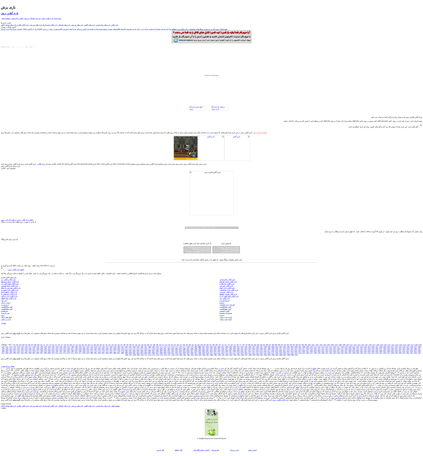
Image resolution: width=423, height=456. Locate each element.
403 (215, 351)
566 (126, 355)
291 (203, 349)
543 (334, 353)
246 (30, 349)
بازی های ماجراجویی (102, 25)
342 (400, 349)
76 (237, 345)
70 (219, 345)
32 (106, 345)
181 (199, 347)
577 (169, 355)
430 (319, 351)
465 (33, 353)
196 (257, 347)
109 (344, 345)
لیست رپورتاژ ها (16, 29)
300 (238, 349)
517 (234, 353)
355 (30, 351)
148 (72, 347)
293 (211, 349)
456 (419, 351)
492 (138, 353)
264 (99, 349)
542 (330, 353)
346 (415, 349)
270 (122, 349)
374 (103, 351)
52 (166, 345)
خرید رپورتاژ (5, 29)
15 (56, 345)
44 (142, 345)
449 (392, 351)
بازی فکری (49, 18)
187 (222, 347)
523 (257, 353)
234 (404, 347)
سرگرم (197, 396)
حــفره (221, 303)
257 (72, 349)
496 (153, 353)
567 (130, 355)
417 (269, 351)
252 (53, 349)
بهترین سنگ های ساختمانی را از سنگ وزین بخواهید (190, 29)
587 (207, 355)
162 (126, 347)
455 (415, 351)
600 (257, 355)
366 (72, 351)
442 (365, 351)
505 (188, 353)
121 (389, 345)
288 (192, 349)
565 (419, 353)
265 (103, 349)
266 (107, 349)
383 (138, 351)
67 (211, 345)
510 (207, 353)
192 (242, 347)
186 (219, 347)
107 (336, 345)
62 (196, 345)
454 (411, 351)
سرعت (38, 18)
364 (64, 351)
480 (91, 353)
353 (22, 351)
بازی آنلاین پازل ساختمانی (228, 290)
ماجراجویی (15, 18)
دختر (414, 389)
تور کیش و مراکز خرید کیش (79, 29)
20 (71, 345)
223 (361, 347)
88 (273, 345)
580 (180, 355)
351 (14, 351)
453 (407, 351)
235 (407, 347)
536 (307, 353)
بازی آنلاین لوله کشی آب (10, 284)
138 (33, 347)
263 (95, 349)
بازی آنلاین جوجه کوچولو (228, 282)
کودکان (32, 18)
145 (60, 347)
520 (245, 353)
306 (261, 349)
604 (273, 355)
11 (44, 345)
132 (10, 347)
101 (313, 345)
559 (396, 353)
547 (350, 353)
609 (292, 355)
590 (219, 355)
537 (311, 353)
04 (23, 345)
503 (180, 353)
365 (68, 351)
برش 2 (221, 315)
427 (307, 351)
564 (415, 353)
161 (122, 347)
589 (215, 355)
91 (282, 345)
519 (242, 353)
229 (384, 347)
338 (384, 349)
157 (107, 347)
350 (10, 351)
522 (253, 353)
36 (118, 345)
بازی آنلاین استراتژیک (50, 25)
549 (357, 353)
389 (161, 351)
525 (265, 353)
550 (361, 353)
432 (326, 351)
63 (199, 345)
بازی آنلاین (114, 25)
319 (311, 349)
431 (323, 351)
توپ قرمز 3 (5, 313)
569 (138, 355)
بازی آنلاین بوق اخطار (8, 298)
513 (218, 353)
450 (396, 351)
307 (265, 349)
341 (396, 349)
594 (234, 355)
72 (225, 345)
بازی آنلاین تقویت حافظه (228, 294)
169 (153, 347)
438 (350, 351)
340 (392, 349)
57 (181, 345)
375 (107, 351)
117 (374, 345)
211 (315, 347)
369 (84, 351)
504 (184, 353)
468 (45, 353)
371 (91, 351)
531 (288, 353)
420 (280, 351)
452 (404, 351)
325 (334, 349)
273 (134, 349)
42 (136, 345)
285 (180, 349)
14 (53, 345)
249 (41, 349)
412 (249, 351)
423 (292, 351)
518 (238, 353)
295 (219, 349)
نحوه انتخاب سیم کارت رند (217, 29)
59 (187, 345)
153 (91, 347)
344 (407, 349)
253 (57, 349)
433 (330, 351)
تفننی (43, 18)
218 (342, 347)
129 (419, 345)
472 (60, 353)
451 (400, 351)
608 (288, 355)
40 (130, 345)
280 (161, 349)
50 (160, 345)
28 (95, 345)
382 (134, 351)
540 (323, 353)
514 (222, 353)
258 (76, 349)
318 (307, 349)
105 (328, 345)
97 (300, 345)
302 (246, 349)
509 (203, 353)
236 (411, 347)
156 (103, 347)
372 (95, 351)
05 (26, 345)
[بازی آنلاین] (237, 160)
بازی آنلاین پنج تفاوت (226, 284)
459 (10, 353)
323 (326, 349)
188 (226, 347)
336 (377, 349)
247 (33, 349)
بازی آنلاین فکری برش (280, 400)
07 (32, 345)
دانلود (314, 368)
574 (157, 355)
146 (64, 347)
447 (384, 351)
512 (215, 353)
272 (130, 349)
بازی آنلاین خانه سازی (227, 279)
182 (203, 347)
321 (319, 349)
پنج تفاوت (4, 311)
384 (141, 351)
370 (87, 351)
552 (369, 353)
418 (272, 351)
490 (130, 353)
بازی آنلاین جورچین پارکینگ (10, 288)
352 (18, 351)
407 (230, 351)
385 (145, 351)
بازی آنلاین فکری (23, 25)
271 (126, 349)
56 (178, 345)
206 (296, 347)
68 (213, 345)
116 (370, 345)
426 (303, 351)
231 (392, 347)
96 (297, 345)
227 (377, 347)
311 (280, 349)
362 (57, 351)
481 (95, 353)
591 (223, 355)
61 (193, 345)
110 (347, 345)
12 (47, 345)
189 (230, 347)
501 (172, 353)
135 (22, 347)
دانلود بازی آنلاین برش (16, 269)
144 (57, 347)
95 (294, 345)
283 (172, 349)
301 (242, 349)
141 (45, 347)
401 (207, 351)
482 (99, 353)
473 (64, 353)
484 (107, 353)
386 (149, 351)
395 (184, 351)
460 (14, 353)
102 (317, 345)
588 (211, 355)
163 (130, 347)
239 (3, 349)
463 (26, 353)
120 (385, 345)
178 (188, 347)
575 (161, 355)
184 (211, 347)
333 (365, 349)
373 (99, 351)
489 (126, 353)
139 (37, 347)
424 (296, 351)
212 (319, 347)
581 (184, 355)
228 (380, 347)
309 (273, 349)
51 (163, 345)
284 (176, 349)
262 (91, 349)
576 (165, 355)
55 (175, 345)
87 (270, 345)
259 (80, 349)
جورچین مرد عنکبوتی (227, 305)
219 (346, 347)
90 (279, 345)
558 (392, 353)
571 (146, 355)
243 (18, 349)
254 (60, 349)
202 (280, 347)
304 (253, 349)
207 (300, 347)
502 (176, 353)
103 (320, 345)
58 (184, 345)
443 (369, 351)
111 (351, 345)
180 (195, 347)
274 (138, 349)
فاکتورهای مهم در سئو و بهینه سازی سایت (104, 29)
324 (330, 349)
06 (29, 345)
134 (18, 347)
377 (114, 351)
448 (388, 351)
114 (362, 345)
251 (49, 349)
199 (269, 347)
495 (149, 353)
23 (80, 345)
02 (17, 345)
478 (84, 353)
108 (340, 345)
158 (111, 347)
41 (133, 345)
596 (242, 355)
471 (57, 353)
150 (80, 347)
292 (207, 349)
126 (408, 345)
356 (33, 351)
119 (381, 345)
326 (338, 349)
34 (112, 345)
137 (30, 347)
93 (288, 345)
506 (192, 353)
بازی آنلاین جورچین (226, 286)
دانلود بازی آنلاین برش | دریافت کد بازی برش (17, 220)
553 (373, 353)
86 (267, 345)
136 (26, 347)
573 (153, 355)
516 (230, 353)
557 (388, 353)
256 (68, 349)
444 (373, 351)
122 (392, 345)
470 (53, 353)
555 (380, 353)
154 (95, 347)
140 (41, 347)
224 (365, 347)
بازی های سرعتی (35, 25)
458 (7, 353)
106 (332, 345)
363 (60, 351)
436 (342, 351)
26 (89, 345)
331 (357, 349)
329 (350, 349)
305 (257, 349)
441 (361, 351)
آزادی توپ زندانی (225, 317)
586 (203, 355)
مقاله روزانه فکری (8, 366)
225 (369, 347)
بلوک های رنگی (6, 317)
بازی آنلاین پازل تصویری (9, 290)
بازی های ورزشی (77, 25)
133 (14, 347)
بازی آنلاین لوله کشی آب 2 (228, 296)
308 (269, 349)
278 (153, 349)
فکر (22, 375)
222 (357, 347)
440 (357, 351)
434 (334, 351)
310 (276, 349)
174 (172, 347)
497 (157, 353)
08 (35, 345)
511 (211, 353)
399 (199, 351)
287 (188, 349)
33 (109, 345)
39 (127, 345)
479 (87, 353)
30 (100, 345)
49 (157, 345)
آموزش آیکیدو (63, 29)
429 (315, 351)
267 (111, 349)
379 (122, 351)
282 (168, 349)
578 (173, 355)
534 (299, 353)
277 (149, 349)
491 (134, 353)
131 (7, 347)
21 (74, 345)
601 (261, 355)
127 (412, 345)
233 (400, 347)
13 (50, 345)
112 (355, 345)
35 (115, 345)
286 (184, 349)
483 (103, 353)
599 (254, 355)
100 (309, 345)
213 (323, 347)
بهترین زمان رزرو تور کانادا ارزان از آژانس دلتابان (40, 29)
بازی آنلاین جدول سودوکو (10, 282)
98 (303, 345)
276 (145, 349)
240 (7, 349)
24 (83, 345)
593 (230, 355)
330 (353, 349)
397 (192, 351)
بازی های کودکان (64, 25)
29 (97, 345)
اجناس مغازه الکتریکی (201, 450)
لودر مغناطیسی (6, 307)
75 (234, 345)
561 (404, 353)
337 (380, 349)
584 (196, 355)
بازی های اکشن (89, 25)
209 (307, 347)
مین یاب (4, 300)
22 (77, 345)
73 (228, 345)
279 (157, 349)
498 (161, 353)
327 (342, 349)
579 (176, 355)
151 (84, 347)
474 (68, 353)
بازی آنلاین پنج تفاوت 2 (9, 294)
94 (291, 345)
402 (211, 351)
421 (284, 351)
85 (264, 345)
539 (319, 353)
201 (276, 347)
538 (315, 353)
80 (249, 345)
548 (353, 353)
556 (384, 353)
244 (22, 349)
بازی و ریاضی (6, 319)
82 (255, 345)
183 (207, 347)
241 (10, 349)
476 (76, 353)
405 (222, 351)
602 (265, 355)
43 (139, 345)
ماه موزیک (215, 450)
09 (38, 345)
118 (377, 345)
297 (226, 349)
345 (411, 349)
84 (261, 345)
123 (396, 345)
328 (346, 349)
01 (14, 345)
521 (249, 353)
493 (141, 353)
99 (306, 345)
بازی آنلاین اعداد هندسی (9, 286)
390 (165, 351)
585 (200, 355)
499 (165, 353)
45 (145, 345)
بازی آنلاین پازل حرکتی (9, 296)
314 (292, 349)
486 (114, 353)
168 (149, 347)
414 (257, 351)
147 (68, 347)
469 (49, 353)
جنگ (333, 387)
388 (157, 351)
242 (14, 349)
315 (296, 349)
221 (353, 347)
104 (324, 345)
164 (134, 347)
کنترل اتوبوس (224, 311)
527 (272, 353)
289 (195, 349)
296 (222, 349)
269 (118, 349)
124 (400, 345)
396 (188, 351)
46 (148, 345)
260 (84, 349)
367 (76, 351)
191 (238, 347)
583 (192, 355)
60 (190, 345)
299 (234, 349)
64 (202, 345)
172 (165, 347)
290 (199, 349)
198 (265, 347)
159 (114, 347)
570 (142, 355)
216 (334, 347)
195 (253, 347)
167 (145, 347)
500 (168, 353)
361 (53, 351)
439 (353, 351)
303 (249, 349)
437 (346, 351)
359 (45, 351)
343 (404, 349)
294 (215, 349)
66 (208, 345)
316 (299, 349)
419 (276, 351)
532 (292, 353)
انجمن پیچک (252, 450)
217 (338, 347)
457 (3, 353)
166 (141, 347)
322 (323, 349)
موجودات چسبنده (225, 313)
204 (288, 347)
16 (59, 345)
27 (92, 345)
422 (288, 351)
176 (180, 347)
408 (234, 351)
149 (76, 347)
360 (49, 351)
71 (222, 345)
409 (238, 351)
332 (361, 349)
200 (273, 347)
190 (234, 347)
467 (41, 353)
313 (288, 349)
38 (124, 345)
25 (86, 345)
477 (80, 353)
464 (30, 353)
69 (216, 345)
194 (249, 347)
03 (20, 345)
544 (338, 353)
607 (284, 355)
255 (64, 349)
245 (26, 349)
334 (369, 349)
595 (238, 355)
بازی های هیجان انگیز (8, 25)
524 (261, 353)
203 (284, 347)
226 (373, 347)
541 (326, 353)
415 (261, 351)
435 (338, 351)
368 (80, 351)
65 (205, 345)
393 (176, 351)
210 (311, 347)
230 (388, 347)
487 (118, 353)
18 (65, 345)
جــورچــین (5, 305)
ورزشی (26, 18)
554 (377, 353)
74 (231, 345)
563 (411, 353)
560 (400, 353)
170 (157, 347)
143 (53, 347)
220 (350, 347)
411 (246, 351)
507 (195, 353)
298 (230, 349)
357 (37, 351)
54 (172, 345)
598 (250, 355)
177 (184, 347)
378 (118, 351)
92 (285, 345)
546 (346, 353)
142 (49, 347)
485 (111, 353)
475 (72, 353)
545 (342, 353)
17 (62, 345)
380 (126, 351)
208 (303, 347)
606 (281, 355)
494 (145, 353)
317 (303, 349)
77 (240, 345)
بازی (327, 368)
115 (366, 345)
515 (226, 353)
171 (161, 347)
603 (269, 355)
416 (265, 351)
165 (138, 347)
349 (7, 351)
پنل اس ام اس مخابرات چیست (160, 29)
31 (103, 345)
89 (276, 345)
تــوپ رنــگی (5, 303)
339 (388, 349)
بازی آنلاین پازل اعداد (227, 288)
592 (227, 355)
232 (396, 347)
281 (165, 349)
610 (296, 355)
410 (242, 351)
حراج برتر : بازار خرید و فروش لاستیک (134, 29)
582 (188, 355)
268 (114, 349)
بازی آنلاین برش (9, 13)
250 (45, 349)
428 (311, 351)
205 (292, 347)
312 (284, 349)
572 (149, 355)
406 (226, 351)
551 (365, 353)
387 (153, 351)
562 (407, 353)
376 (111, 351)
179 (192, 347)
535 (303, 353)
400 (203, 351)
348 (3, 351)
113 (359, 345)
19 (68, 345)
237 (415, 347)
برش (3, 315)
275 (141, 349)
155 (99, 347)
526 (269, 353)
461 (18, 353)
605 (277, 355)
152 (87, 347)
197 (261, 347)
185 (215, 347)
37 (121, 345)
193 (246, 347)
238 (419, 347)
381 (130, 351)
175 (176, 347)
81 (252, 345)
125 (404, 345)
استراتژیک (57, 18)
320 (315, 349)
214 (326, 347)
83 (258, 345)
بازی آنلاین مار (224, 298)
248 (37, 349)
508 (199, 353)
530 (284, 353)
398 (195, 351)
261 (87, 349)
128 (416, 345)
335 (373, 349)
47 (151, 345)
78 (243, 345)
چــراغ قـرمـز (224, 300)
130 (3, 347)
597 (246, 355)
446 (380, 351)
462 (22, 353)
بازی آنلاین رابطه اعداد (9, 292)
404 (219, 351)
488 (122, 353)
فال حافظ (178, 450)
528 (276, 353)
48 (154, 345)
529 (280, 353)
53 (169, 345)
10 (41, 345)
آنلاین (19, 396)
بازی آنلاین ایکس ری (8, 279)
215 (330, 347)
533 (296, 353)
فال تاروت (160, 450)
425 (299, 351)
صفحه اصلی (5, 18)
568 (134, 355)
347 (419, 349)
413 (253, 351)
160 (118, 347)
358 (41, 351)
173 (168, 347)
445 (377, 351)
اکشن (21, 18)
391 (168, 351)
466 (37, 353)
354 (26, 351)
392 (172, 351)
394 (180, 351)
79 (246, 345)
